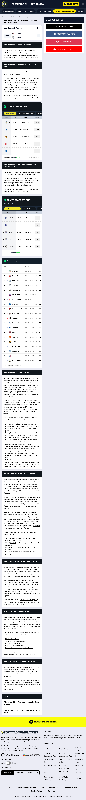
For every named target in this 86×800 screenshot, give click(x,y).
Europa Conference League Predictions (19, 648)
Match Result (10, 113)
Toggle (8, 763)
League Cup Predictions (13, 643)
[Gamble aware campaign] (13, 755)
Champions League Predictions (16, 641)
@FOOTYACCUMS (66, 26)
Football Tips (20, 4)
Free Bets (7, 493)
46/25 (37, 144)
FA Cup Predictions (12, 639)
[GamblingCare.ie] (31, 755)
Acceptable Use (70, 787)
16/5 (37, 136)
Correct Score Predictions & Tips (64, 771)
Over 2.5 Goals (23, 80)
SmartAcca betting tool (28, 600)
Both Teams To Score (26, 113)
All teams (7, 203)
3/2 (37, 218)
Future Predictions (44, 11)
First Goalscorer (28, 209)
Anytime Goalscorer (12, 209)
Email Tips (79, 765)
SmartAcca (37, 4)
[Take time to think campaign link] (43, 723)
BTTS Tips (63, 765)
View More (33, 157)
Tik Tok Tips (80, 778)
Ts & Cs (42, 787)
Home (4, 17)
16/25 (37, 122)
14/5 (37, 151)
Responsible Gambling (27, 787)
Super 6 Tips (64, 749)
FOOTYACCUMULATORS (66, 34)
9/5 (37, 225)
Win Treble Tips (50, 765)
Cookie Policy (36, 791)
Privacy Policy (54, 787)
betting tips (31, 55)
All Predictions (8, 11)
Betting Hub (50, 791)
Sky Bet (18, 593)
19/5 (38, 232)
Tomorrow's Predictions (25, 11)
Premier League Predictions (64, 11)
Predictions (12, 17)
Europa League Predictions (14, 645)
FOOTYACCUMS (66, 42)
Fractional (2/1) (7, 772)
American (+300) (33, 772)
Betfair (34, 593)
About (11, 787)
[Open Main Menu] (83, 4)
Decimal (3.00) (20, 772)
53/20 (37, 129)
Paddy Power (26, 593)
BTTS (15, 80)
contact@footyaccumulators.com (67, 738)
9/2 (37, 239)
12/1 (38, 246)
